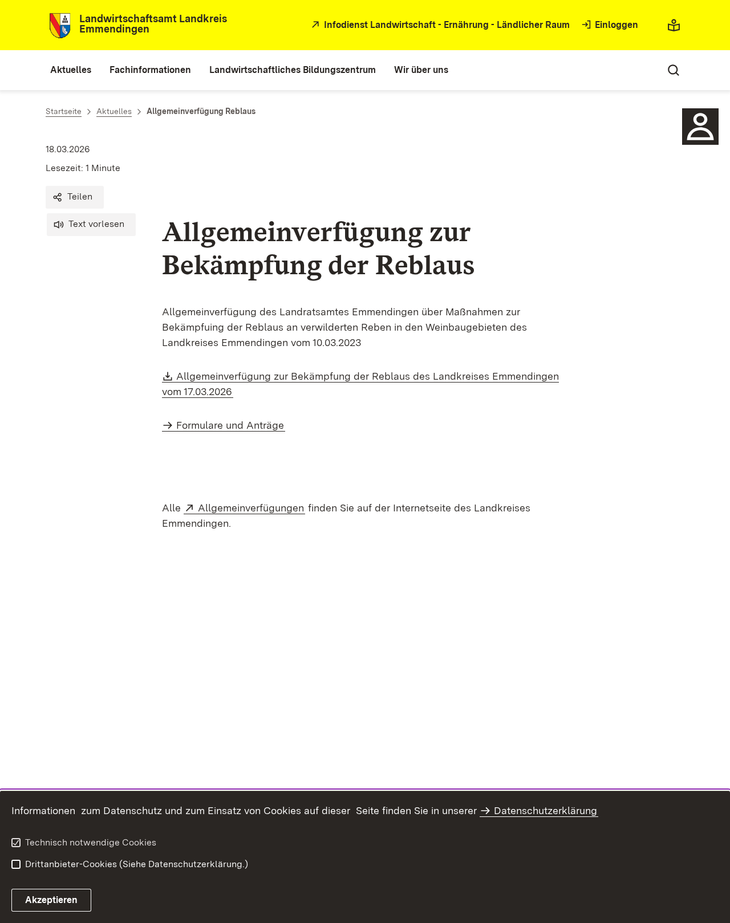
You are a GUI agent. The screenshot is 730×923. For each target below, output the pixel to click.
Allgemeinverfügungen (251, 508)
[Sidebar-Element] (700, 126)
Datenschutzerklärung (545, 810)
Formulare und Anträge (230, 425)
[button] (75, 197)
